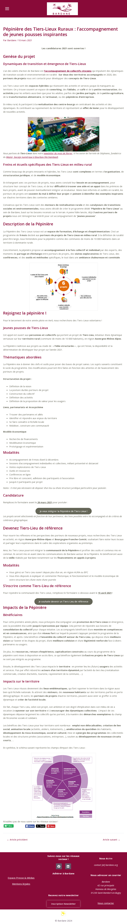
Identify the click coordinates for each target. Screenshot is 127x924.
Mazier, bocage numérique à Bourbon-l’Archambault (32, 157)
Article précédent (17, 839)
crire (105, 858)
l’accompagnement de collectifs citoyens (68, 70)
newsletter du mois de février (58, 153)
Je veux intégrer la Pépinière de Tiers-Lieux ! (63, 511)
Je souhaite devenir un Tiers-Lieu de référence (63, 601)
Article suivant (111, 839)
